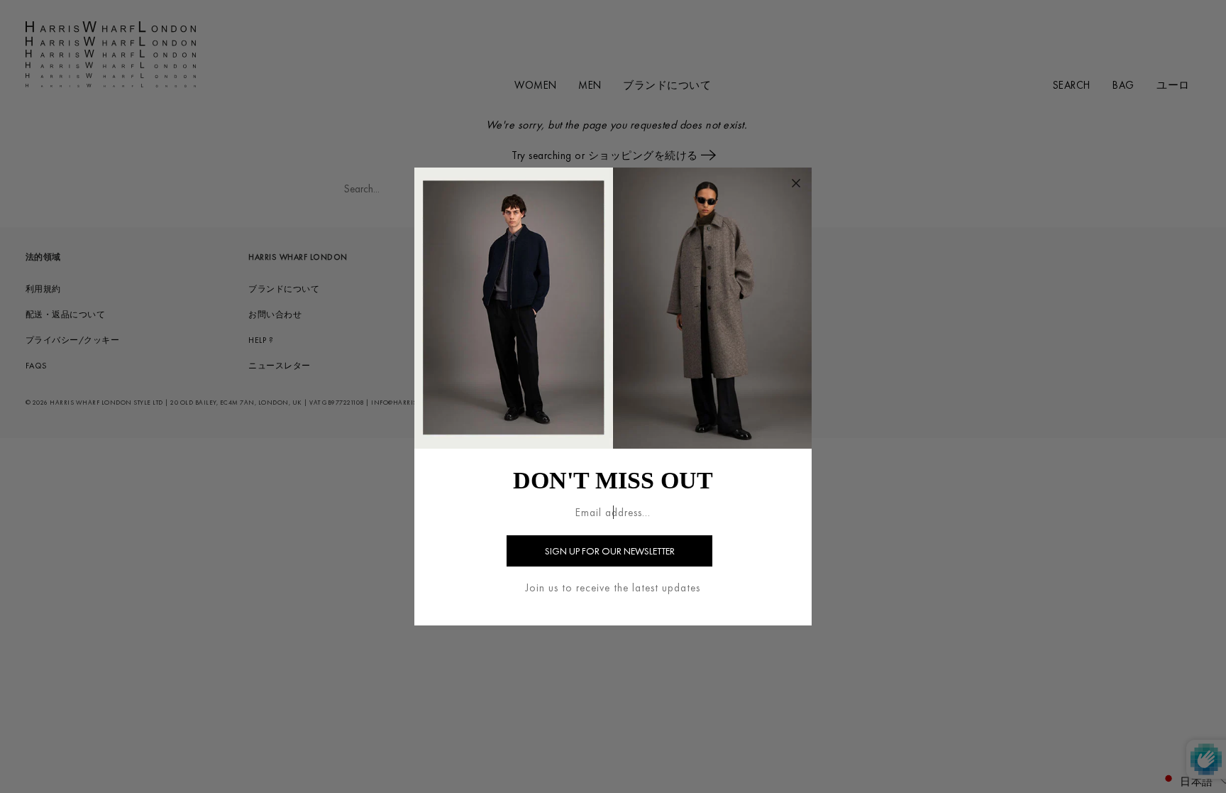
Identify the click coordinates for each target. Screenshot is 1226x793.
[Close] (796, 183)
